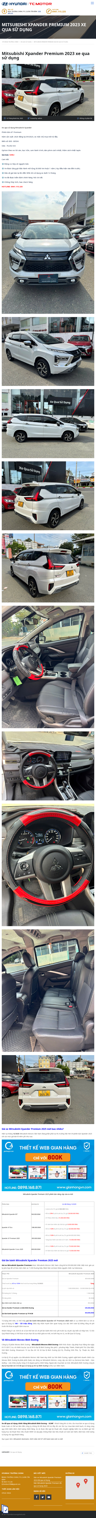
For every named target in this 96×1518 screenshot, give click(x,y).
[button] (85, 1481)
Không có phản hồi (86, 118)
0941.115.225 (59, 11)
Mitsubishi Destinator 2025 (23, 1439)
